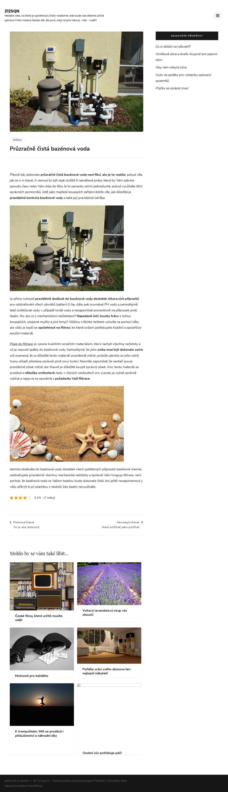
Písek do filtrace (21, 344)
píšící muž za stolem (17, 781)
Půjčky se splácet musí (172, 88)
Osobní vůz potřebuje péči (102, 753)
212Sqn (12, 11)
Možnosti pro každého (31, 676)
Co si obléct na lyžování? (173, 46)
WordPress (35, 786)
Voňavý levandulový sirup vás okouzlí (104, 613)
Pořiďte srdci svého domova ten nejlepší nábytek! (106, 671)
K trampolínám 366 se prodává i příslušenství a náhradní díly (39, 733)
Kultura (17, 140)
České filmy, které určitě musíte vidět (39, 618)
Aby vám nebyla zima (171, 67)
